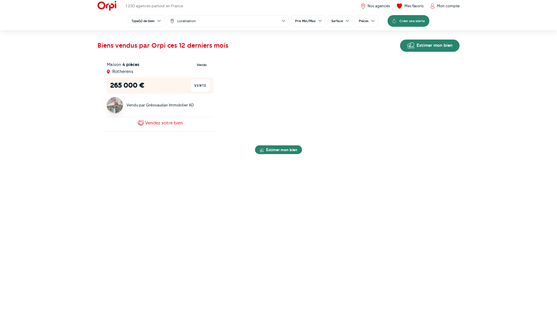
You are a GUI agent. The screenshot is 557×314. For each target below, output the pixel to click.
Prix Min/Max (305, 21)
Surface (337, 21)
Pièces (363, 21)
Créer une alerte (412, 21)
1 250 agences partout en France (154, 5)
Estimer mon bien (434, 45)
